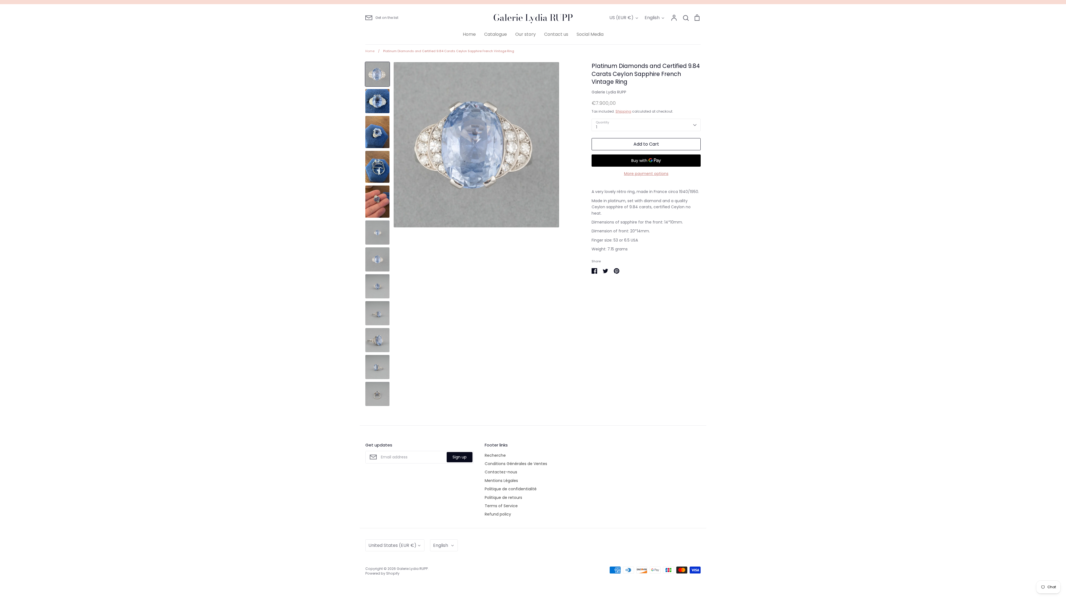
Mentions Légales (501, 480)
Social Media (590, 34)
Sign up (459, 457)
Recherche (495, 455)
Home (469, 34)
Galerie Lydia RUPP (533, 17)
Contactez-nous (501, 472)
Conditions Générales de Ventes (516, 463)
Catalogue (495, 34)
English (652, 17)
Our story (525, 34)
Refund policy (498, 514)
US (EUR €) (621, 17)
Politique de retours (503, 497)
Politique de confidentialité (511, 489)
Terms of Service (501, 506)
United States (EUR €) (392, 545)
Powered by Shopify (382, 573)
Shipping (623, 111)
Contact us (556, 34)
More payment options (646, 173)
